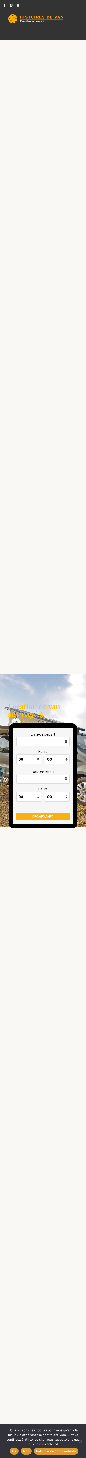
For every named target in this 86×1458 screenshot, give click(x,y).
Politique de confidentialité (56, 1451)
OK (14, 1451)
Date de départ (43, 734)
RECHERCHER (43, 816)
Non (26, 1451)
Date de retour (43, 772)
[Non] (80, 1441)
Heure (43, 751)
